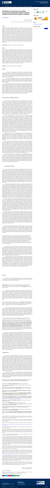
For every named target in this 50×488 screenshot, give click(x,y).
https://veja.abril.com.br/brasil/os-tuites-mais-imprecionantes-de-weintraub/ (12, 453)
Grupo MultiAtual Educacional (6, 481)
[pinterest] (47, 6)
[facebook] (43, 6)
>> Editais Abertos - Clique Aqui (37, 24)
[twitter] (44, 6)
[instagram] (46, 6)
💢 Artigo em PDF (5, 17)
